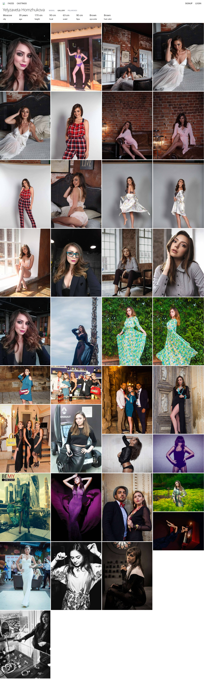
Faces (11, 3)
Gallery (61, 10)
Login (198, 3)
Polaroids (72, 10)
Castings (22, 3)
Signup (188, 3)
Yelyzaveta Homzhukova (24, 10)
